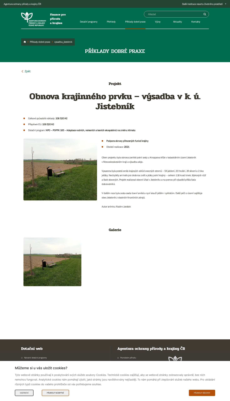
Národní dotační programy (35, 357)
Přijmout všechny (202, 393)
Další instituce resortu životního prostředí (202, 4)
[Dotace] (24, 42)
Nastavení (24, 393)
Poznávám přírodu (128, 357)
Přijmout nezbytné (55, 393)
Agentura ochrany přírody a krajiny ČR (22, 4)
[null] (26, 71)
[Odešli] (205, 14)
